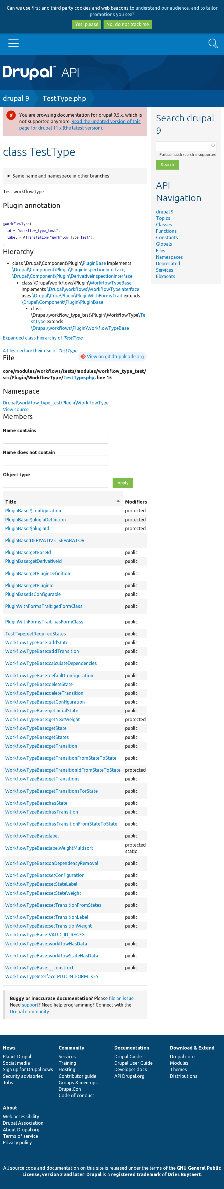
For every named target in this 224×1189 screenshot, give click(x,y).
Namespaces (169, 257)
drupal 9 (16, 98)
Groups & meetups (78, 1082)
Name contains (19, 430)
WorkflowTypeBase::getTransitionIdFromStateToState (62, 770)
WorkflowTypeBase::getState (35, 728)
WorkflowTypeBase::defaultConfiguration (49, 675)
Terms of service (20, 1136)
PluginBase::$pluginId (27, 528)
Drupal (94, 1174)
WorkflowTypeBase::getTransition (41, 746)
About (10, 1107)
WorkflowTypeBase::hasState (36, 803)
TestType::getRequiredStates (35, 633)
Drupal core (182, 1056)
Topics (163, 218)
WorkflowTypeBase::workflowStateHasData (51, 955)
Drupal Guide (128, 1056)
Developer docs (130, 1069)
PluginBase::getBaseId (28, 552)
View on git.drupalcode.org (115, 356)
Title (62, 502)
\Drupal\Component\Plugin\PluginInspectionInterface (68, 269)
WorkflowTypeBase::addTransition (42, 651)
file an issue (121, 998)
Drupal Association (23, 1123)
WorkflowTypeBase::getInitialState (41, 710)
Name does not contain (29, 452)
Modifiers (136, 501)
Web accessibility (21, 1116)
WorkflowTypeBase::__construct (39, 967)
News (9, 1047)
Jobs (8, 1082)
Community (71, 1047)
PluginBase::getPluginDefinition (37, 573)
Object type (16, 474)
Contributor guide (77, 1076)
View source (16, 409)
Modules (179, 1063)
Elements (165, 276)
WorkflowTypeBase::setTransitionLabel (46, 917)
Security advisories (23, 1076)
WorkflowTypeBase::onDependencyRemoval (51, 863)
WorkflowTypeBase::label (32, 835)
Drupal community (29, 1011)
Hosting (67, 1069)
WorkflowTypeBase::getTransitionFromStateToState (60, 758)
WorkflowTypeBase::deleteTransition (44, 693)
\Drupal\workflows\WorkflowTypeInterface (93, 289)
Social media (16, 1063)
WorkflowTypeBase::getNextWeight (42, 719)
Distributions (183, 1076)
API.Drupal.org (129, 1076)
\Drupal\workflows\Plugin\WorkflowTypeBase (80, 328)
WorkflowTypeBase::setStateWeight (43, 893)
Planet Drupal (17, 1056)
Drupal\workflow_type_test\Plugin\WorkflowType (55, 402)
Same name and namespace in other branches (61, 175)
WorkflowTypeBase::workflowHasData (46, 943)
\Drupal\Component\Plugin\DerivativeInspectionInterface (72, 276)
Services (164, 270)
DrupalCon (70, 1089)
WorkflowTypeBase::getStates (37, 737)
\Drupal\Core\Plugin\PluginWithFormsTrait (77, 295)
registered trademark (136, 1174)
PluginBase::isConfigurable (33, 594)
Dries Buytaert (184, 1174)
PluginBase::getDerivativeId (33, 561)
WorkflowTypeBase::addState (36, 642)
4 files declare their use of (40, 350)
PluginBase (94, 263)
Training (67, 1063)
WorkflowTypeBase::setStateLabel (41, 884)
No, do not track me (127, 24)
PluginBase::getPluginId (29, 585)
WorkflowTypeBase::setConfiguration (45, 875)
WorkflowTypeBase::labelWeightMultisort (49, 848)
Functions (166, 231)
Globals (164, 244)
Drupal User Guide (133, 1063)
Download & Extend (192, 1047)
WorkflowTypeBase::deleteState (39, 684)
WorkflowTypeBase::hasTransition (41, 811)
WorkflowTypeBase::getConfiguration (45, 701)
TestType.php (64, 98)
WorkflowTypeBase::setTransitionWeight (48, 925)
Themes (178, 1069)
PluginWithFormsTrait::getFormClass (44, 606)
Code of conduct (76, 1095)
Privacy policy (17, 1142)
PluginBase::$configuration (33, 510)
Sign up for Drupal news (28, 1069)
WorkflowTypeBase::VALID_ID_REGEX (45, 934)
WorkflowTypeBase (111, 282)
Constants (167, 237)
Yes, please (86, 24)
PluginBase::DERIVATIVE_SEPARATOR (45, 540)
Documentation (131, 1047)
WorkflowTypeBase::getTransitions (42, 778)
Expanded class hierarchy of (43, 337)
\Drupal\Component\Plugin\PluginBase (62, 302)
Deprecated (168, 263)
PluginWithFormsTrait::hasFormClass (44, 621)
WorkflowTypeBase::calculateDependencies (51, 663)
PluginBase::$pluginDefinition (35, 519)
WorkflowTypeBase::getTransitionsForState (51, 791)
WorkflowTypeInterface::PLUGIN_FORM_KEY (52, 976)
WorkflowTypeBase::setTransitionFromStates (53, 905)
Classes (164, 224)
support (30, 1004)
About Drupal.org (21, 1129)
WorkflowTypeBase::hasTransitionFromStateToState (61, 823)
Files (160, 250)
